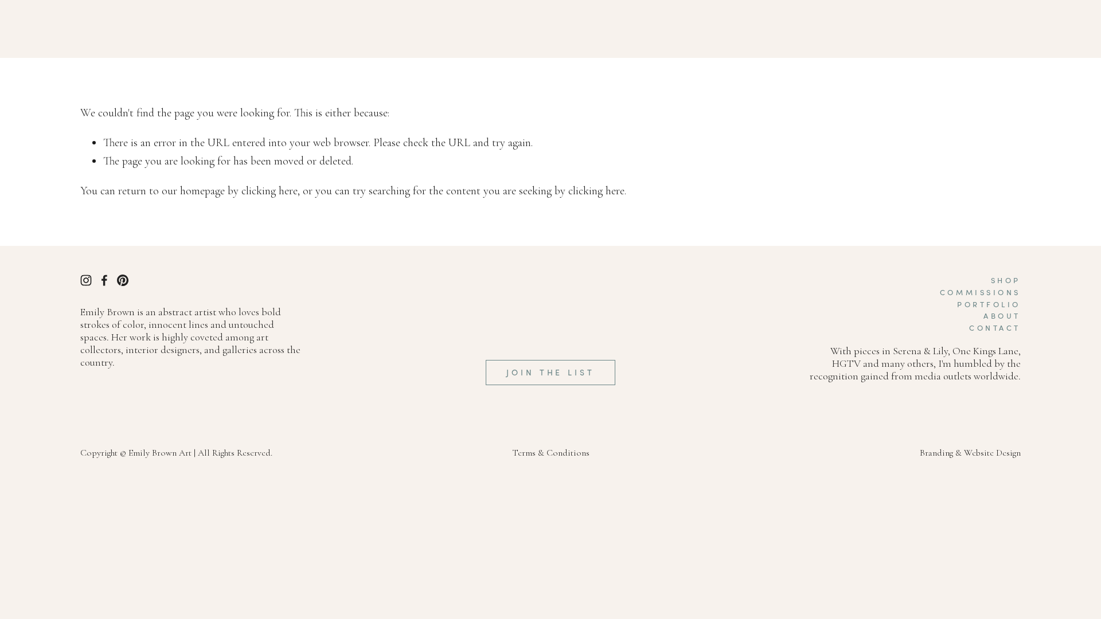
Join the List (550, 372)
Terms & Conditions (550, 453)
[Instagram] (86, 280)
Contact (995, 328)
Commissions (980, 292)
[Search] (85, 29)
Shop (1006, 280)
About (1002, 316)
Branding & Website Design (970, 453)
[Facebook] (104, 280)
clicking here (269, 191)
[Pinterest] (122, 280)
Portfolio (989, 304)
